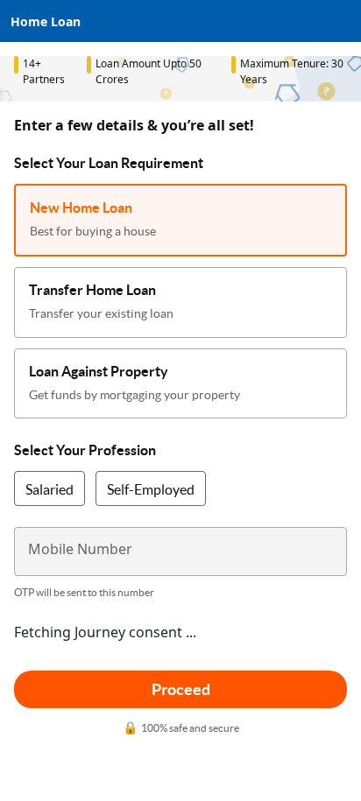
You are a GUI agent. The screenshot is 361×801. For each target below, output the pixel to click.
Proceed (181, 689)
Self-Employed (151, 489)
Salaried (49, 489)
